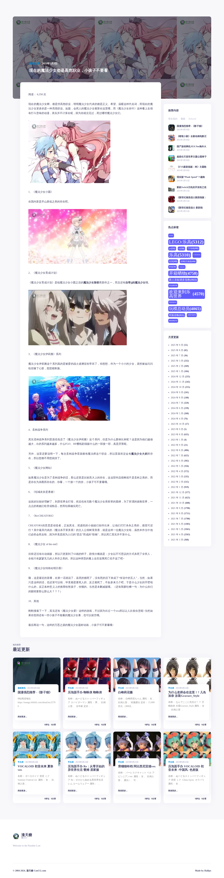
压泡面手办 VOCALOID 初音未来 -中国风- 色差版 (186, 768)
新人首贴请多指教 (183, 279)
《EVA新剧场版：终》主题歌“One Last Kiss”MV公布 (191, 167)
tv (181, 248)
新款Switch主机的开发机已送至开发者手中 (191, 187)
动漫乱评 (34, 63)
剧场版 (172, 267)
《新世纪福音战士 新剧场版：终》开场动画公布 (190, 207)
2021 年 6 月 (177, 524)
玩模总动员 (185, 308)
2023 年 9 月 (177, 429)
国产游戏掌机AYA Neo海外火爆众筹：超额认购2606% (191, 146)
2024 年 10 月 (177, 387)
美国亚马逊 (192, 314)
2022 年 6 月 (177, 461)
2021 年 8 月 (177, 513)
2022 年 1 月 (177, 487)
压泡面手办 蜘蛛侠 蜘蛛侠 (85, 692)
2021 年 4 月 (177, 534)
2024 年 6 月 (177, 408)
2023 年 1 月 (177, 440)
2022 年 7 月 (177, 455)
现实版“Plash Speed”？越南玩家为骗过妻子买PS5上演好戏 (191, 177)
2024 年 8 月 (177, 397)
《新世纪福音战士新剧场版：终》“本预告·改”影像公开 (192, 197)
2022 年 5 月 (177, 466)
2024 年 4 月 (177, 418)
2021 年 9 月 (177, 508)
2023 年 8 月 (177, 434)
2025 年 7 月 (177, 355)
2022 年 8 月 (177, 450)
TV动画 (193, 248)
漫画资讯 (22, 688)
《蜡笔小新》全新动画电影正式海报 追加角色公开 (192, 136)
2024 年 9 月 (177, 392)
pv (172, 248)
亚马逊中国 (196, 254)
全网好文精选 (188, 261)
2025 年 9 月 (177, 345)
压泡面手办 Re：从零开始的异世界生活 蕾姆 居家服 (86, 768)
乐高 (179, 254)
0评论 (46, 725)
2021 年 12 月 (177, 492)
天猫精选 (182, 266)
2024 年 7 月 (177, 403)
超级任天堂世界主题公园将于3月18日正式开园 (192, 156)
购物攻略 (173, 320)
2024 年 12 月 (177, 376)
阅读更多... (22, 717)
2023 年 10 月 (177, 424)
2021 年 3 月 (177, 540)
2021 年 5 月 (177, 529)
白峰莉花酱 (125, 692)
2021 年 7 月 (177, 518)
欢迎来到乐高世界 (186, 294)
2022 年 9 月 (177, 445)
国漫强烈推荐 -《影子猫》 (190, 126)
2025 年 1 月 (177, 371)
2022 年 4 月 (177, 471)
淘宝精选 (172, 302)
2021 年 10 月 (177, 503)
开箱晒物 (183, 273)
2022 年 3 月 (177, 476)
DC (171, 235)
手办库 (71, 688)
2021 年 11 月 (177, 497)
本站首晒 (173, 285)
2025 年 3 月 (177, 361)
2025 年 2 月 (177, 366)
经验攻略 (176, 315)
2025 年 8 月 (177, 350)
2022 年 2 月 (177, 482)
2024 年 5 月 (177, 413)
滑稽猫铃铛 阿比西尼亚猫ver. (137, 766)
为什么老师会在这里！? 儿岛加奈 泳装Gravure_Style (187, 694)
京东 (173, 261)
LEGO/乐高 (186, 241)
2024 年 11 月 (177, 382)
